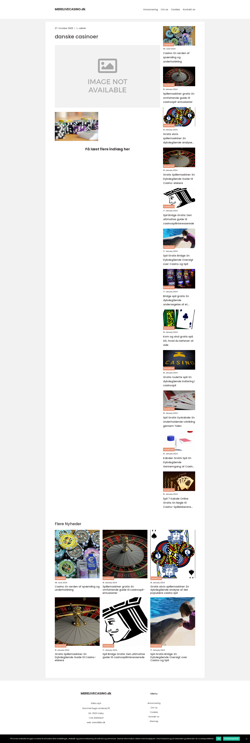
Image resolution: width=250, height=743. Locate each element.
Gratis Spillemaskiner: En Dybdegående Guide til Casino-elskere (179, 179)
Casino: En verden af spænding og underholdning (176, 57)
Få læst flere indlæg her (107, 149)
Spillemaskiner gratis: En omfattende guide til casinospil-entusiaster (178, 98)
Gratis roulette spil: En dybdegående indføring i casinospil (179, 381)
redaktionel (169, 85)
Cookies (175, 9)
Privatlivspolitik (231, 738)
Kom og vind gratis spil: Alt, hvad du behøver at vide (178, 341)
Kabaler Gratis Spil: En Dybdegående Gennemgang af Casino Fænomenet (178, 462)
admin (82, 28)
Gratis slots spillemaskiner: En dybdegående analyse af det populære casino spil (178, 138)
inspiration (168, 44)
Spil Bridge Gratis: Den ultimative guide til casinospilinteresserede (178, 219)
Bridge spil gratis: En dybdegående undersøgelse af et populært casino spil (176, 300)
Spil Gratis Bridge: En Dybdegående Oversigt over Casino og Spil (178, 260)
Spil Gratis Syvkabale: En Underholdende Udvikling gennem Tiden (179, 422)
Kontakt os (189, 9)
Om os (164, 9)
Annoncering (150, 9)
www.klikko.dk (98, 722)
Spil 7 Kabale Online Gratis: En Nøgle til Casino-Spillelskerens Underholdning (177, 503)
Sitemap (154, 721)
